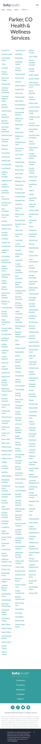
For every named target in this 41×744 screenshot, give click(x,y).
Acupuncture (19, 132)
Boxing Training (34, 78)
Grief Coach (19, 93)
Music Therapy (6, 642)
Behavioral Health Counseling (18, 319)
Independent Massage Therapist (19, 554)
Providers (20, 685)
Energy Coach (33, 322)
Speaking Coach (20, 574)
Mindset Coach (6, 447)
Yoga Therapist (6, 111)
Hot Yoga (18, 81)
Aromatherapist (20, 104)
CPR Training (33, 522)
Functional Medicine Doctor (4, 98)
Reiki (16, 340)
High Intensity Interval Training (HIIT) (34, 84)
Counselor (4, 68)
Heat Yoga (18, 204)
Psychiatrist (5, 527)
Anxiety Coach (6, 454)
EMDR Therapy (20, 85)
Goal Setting (33, 411)
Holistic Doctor (34, 368)
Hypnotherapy (6, 246)
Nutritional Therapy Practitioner (5, 129)
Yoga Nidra (19, 240)
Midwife (4, 462)
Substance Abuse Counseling (18, 284)
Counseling (18, 260)
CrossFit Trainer (34, 107)
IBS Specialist (5, 84)
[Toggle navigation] (37, 5)
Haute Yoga (19, 230)
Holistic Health (20, 74)
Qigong (31, 194)
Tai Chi (31, 226)
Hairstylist (32, 571)
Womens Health (6, 450)
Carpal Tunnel (33, 255)
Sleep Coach (5, 443)
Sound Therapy (6, 632)
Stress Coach (5, 439)
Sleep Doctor (5, 376)
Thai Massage (19, 389)
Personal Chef (33, 404)
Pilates (17, 128)
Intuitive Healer (20, 348)
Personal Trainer (6, 54)
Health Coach (5, 160)
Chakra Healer (20, 108)
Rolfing (31, 251)
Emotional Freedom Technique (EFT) (20, 334)
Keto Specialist (6, 164)
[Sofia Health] (11, 5)
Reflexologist (19, 352)
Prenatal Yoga (19, 162)
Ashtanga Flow (20, 200)
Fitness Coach (33, 103)
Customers (20, 680)
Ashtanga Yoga (20, 192)
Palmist (17, 355)
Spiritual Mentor (6, 225)
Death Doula (5, 372)
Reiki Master (19, 101)
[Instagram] (13, 707)
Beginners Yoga (20, 181)
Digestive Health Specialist (4, 174)
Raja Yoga (18, 177)
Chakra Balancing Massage (18, 430)
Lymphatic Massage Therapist (18, 531)
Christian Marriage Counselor (4, 515)
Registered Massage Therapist (18, 517)
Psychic (31, 390)
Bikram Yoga (19, 169)
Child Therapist (6, 476)
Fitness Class (33, 176)
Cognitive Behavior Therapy (4, 587)
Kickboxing (32, 180)
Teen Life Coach (6, 417)
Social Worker (6, 549)
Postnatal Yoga (20, 196)
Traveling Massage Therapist (18, 502)
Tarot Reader (19, 609)
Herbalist (4, 472)
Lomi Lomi (18, 424)
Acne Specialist (6, 334)
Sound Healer (33, 408)
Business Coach (20, 571)
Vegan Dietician (6, 180)
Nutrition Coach (6, 135)
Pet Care (32, 244)
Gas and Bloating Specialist (4, 313)
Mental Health (20, 97)
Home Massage (20, 490)
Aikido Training (34, 210)
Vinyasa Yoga (19, 78)
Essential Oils (19, 89)
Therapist (4, 145)
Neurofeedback (34, 519)
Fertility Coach (6, 228)
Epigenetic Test (34, 501)
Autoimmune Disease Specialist (5, 295)
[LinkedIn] (28, 707)
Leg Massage (33, 271)
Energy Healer (19, 620)
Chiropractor (5, 156)
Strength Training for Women (33, 156)
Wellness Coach (6, 458)
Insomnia (18, 250)
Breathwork (19, 58)
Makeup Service (34, 532)
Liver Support (5, 256)
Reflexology (19, 124)
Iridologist (4, 238)
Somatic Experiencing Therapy (33, 495)
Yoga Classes (19, 185)
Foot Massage (19, 486)
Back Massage (34, 248)
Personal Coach (6, 565)
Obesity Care (33, 240)
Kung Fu (31, 190)
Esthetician (32, 440)
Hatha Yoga (19, 166)
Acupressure (19, 483)
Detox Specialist (34, 346)
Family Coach (5, 569)
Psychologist (5, 153)
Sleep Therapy (6, 624)
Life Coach (4, 362)
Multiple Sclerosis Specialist (4, 382)
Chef (30, 515)
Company (20, 694)
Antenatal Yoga (20, 220)
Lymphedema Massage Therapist (19, 540)
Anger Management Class (5, 322)
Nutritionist (5, 50)
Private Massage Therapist (32, 62)
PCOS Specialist (6, 307)
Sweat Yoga (19, 189)
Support (20, 699)
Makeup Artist (33, 542)
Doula (3, 64)
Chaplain (4, 221)
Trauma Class (5, 242)
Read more (14, 741)
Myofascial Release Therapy (5, 612)
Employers (20, 689)
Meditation (19, 54)
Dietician (4, 395)
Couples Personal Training (32, 170)
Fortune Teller (33, 593)
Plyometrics (33, 230)
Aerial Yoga (19, 173)
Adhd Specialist (34, 332)
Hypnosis (18, 158)
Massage (18, 372)
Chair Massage (20, 385)
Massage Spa (19, 375)
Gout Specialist (34, 342)
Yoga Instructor (20, 50)
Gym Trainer (19, 154)
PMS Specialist (34, 293)
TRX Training (33, 56)
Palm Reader (19, 617)
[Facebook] (18, 707)
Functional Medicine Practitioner (5, 90)
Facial (31, 505)
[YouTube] (23, 707)
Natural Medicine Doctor (4, 268)
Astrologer (18, 613)
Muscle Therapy (20, 479)
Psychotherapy (6, 600)
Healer (17, 344)
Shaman (31, 400)
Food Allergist (6, 168)
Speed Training (34, 75)
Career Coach (19, 567)
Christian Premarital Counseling (18, 305)
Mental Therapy (6, 628)
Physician (4, 149)
